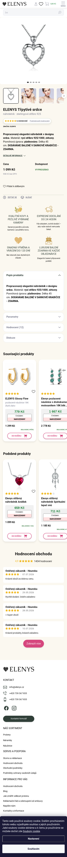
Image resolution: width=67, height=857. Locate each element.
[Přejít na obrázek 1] (28, 82)
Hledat (60, 12)
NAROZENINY (19, 419)
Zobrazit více (33, 643)
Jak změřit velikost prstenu (16, 796)
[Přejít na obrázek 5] (39, 82)
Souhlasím (33, 848)
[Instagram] (13, 707)
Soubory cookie (31, 831)
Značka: (9, 126)
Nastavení (33, 838)
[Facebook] (6, 707)
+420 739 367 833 (18, 693)
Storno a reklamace (12, 758)
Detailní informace (12, 156)
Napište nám (9, 806)
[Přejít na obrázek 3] (33, 82)
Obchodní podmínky (12, 768)
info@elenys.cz (16, 687)
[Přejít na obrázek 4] (36, 82)
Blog (5, 791)
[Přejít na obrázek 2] (31, 82)
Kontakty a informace (13, 811)
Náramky (7, 740)
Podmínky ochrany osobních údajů (19, 773)
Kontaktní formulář (19, 719)
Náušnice (7, 745)
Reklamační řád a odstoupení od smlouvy (23, 801)
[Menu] (63, 4)
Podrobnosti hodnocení (40, 121)
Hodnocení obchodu (33, 554)
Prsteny (7, 734)
